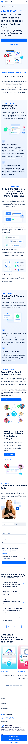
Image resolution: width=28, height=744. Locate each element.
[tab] (8, 524)
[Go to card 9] (20, 685)
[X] (7, 718)
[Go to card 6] (16, 685)
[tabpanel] (14, 547)
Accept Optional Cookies (14, 736)
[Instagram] (10, 718)
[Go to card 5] (14, 685)
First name (4, 531)
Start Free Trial (14, 44)
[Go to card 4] (13, 685)
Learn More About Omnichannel (11, 400)
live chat (3, 495)
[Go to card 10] (21, 685)
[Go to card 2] (10, 685)
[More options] (4, 6)
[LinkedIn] (4, 718)
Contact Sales (9, 454)
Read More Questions (14, 627)
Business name (5, 542)
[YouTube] (13, 718)
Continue (14, 563)
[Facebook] (2, 718)
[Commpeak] (6, 2)
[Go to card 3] (11, 685)
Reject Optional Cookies (14, 739)
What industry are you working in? (10, 556)
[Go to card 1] (7, 685)
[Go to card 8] (18, 685)
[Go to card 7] (17, 685)
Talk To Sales (14, 40)
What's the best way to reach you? (10, 548)
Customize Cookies (14, 742)
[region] (14, 733)
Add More (4, 553)
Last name (4, 537)
